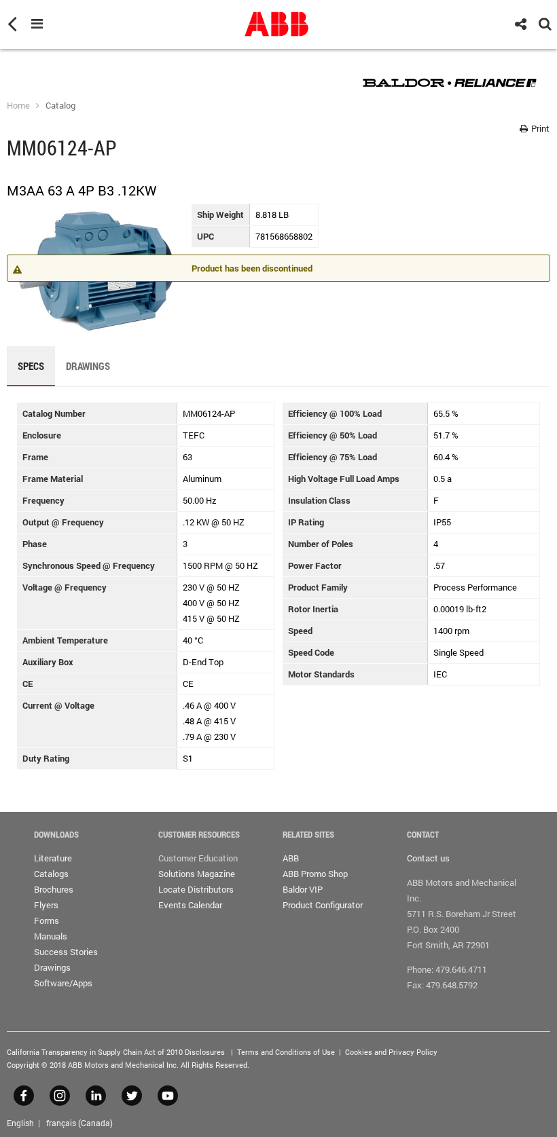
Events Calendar (190, 905)
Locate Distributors (196, 889)
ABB (291, 858)
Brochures (53, 889)
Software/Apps (63, 983)
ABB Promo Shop (315, 874)
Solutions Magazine (196, 874)
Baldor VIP (303, 889)
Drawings (52, 967)
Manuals (50, 936)
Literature (53, 858)
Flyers (46, 905)
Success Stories (66, 952)
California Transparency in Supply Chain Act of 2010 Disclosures (116, 1052)
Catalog (60, 105)
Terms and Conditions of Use (286, 1052)
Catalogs (51, 874)
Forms (46, 920)
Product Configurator (323, 905)
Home (18, 105)
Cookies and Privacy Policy (391, 1052)
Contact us (428, 858)
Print (539, 128)
